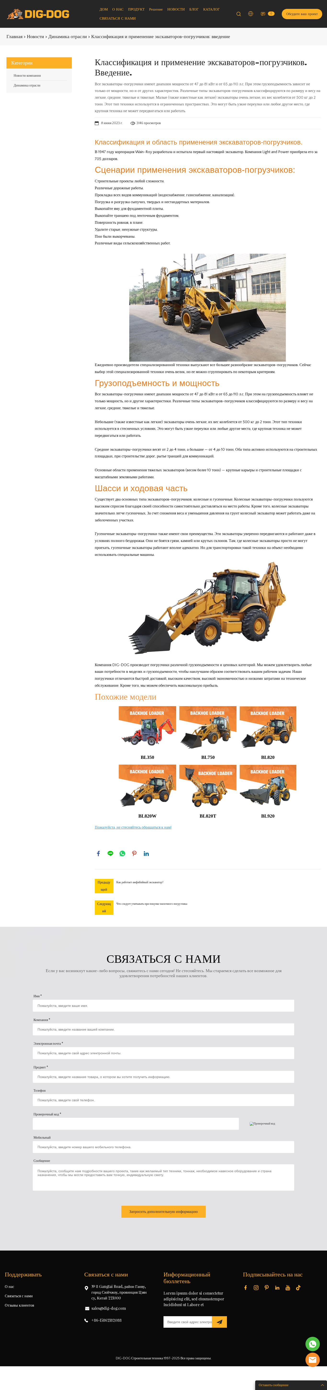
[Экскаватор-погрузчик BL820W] (147, 786)
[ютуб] (288, 1287)
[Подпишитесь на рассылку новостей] (219, 1322)
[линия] (110, 853)
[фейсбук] (98, 853)
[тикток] (299, 1287)
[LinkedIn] (146, 853)
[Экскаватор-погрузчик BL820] (208, 610)
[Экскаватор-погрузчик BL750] (208, 308)
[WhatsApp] (122, 853)
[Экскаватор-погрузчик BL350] (147, 728)
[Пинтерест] (134, 853)
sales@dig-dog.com (108, 1308)
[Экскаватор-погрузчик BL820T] (208, 786)
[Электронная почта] (312, 1360)
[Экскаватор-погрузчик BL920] (268, 786)
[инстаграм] (257, 1287)
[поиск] (238, 15)
